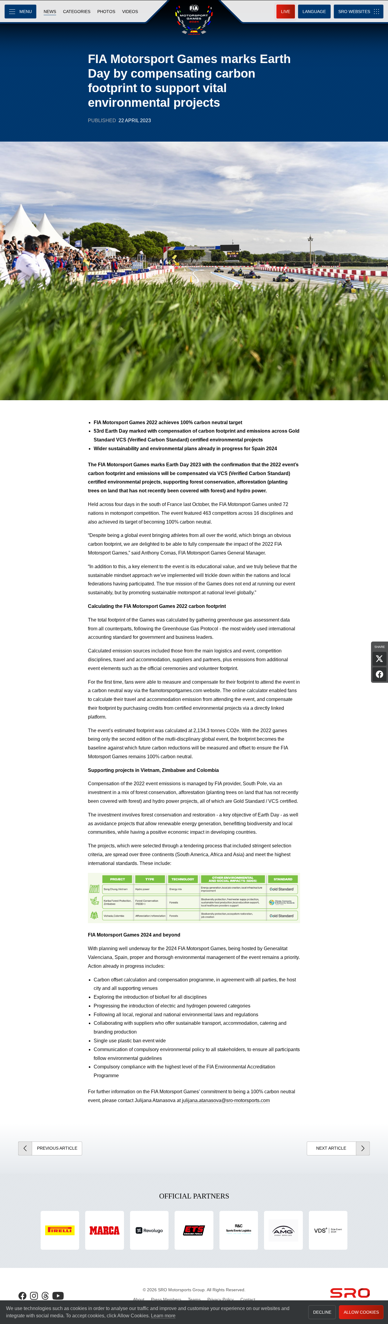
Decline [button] (322, 1312)
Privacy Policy (220, 1299)
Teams (194, 1299)
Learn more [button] (163, 1315)
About (138, 1299)
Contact (247, 1299)
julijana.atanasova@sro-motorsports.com (226, 1100)
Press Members (166, 1299)
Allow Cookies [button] (361, 1312)
